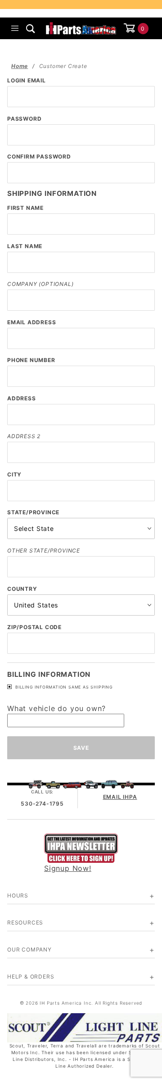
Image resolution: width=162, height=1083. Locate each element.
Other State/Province (43, 550)
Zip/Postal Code (34, 627)
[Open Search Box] (31, 28)
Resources (25, 922)
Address (21, 398)
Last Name (24, 246)
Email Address (31, 322)
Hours (17, 895)
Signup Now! (67, 868)
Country (22, 588)
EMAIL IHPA (120, 796)
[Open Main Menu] (15, 28)
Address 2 (23, 436)
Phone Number (31, 360)
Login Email (26, 80)
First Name (25, 207)
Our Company (29, 949)
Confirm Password (39, 156)
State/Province (33, 512)
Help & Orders (30, 976)
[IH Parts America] (81, 27)
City (14, 474)
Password (24, 118)
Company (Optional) (40, 284)
